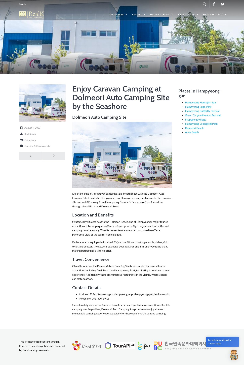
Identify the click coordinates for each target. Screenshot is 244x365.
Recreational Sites (213, 14)
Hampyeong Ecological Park (201, 123)
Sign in (22, 3)
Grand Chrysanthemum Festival (203, 115)
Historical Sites (186, 14)
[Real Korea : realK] (31, 14)
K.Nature (137, 14)
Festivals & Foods (160, 14)
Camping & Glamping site (37, 146)
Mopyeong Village (195, 119)
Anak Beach (192, 132)
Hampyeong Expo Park (198, 106)
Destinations (116, 14)
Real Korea (30, 134)
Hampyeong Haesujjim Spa (200, 102)
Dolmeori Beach (194, 127)
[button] (233, 354)
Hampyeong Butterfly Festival (202, 110)
